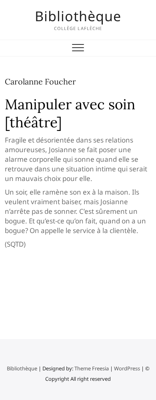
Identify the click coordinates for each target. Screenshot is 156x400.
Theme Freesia (91, 368)
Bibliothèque (78, 16)
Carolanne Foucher (40, 81)
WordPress (127, 368)
